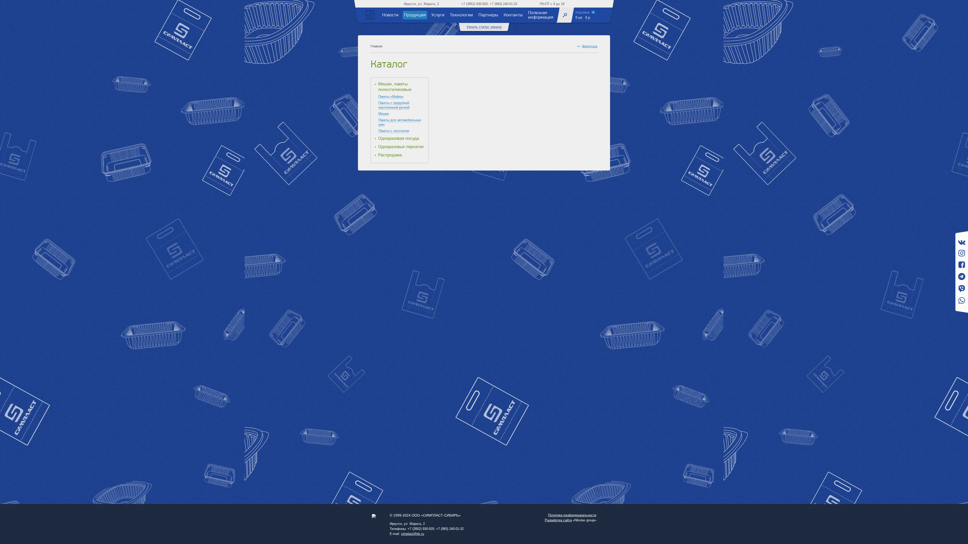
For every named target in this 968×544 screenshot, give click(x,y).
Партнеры (488, 15)
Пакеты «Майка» (391, 96)
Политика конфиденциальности (572, 515)
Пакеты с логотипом (393, 131)
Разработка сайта (558, 520)
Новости (390, 15)
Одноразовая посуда (398, 138)
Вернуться (589, 46)
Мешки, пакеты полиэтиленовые (394, 87)
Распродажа (390, 155)
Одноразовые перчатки (401, 146)
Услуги (437, 15)
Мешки (383, 114)
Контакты (513, 15)
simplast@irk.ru (412, 534)
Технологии (461, 15)
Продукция (415, 15)
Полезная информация (540, 15)
